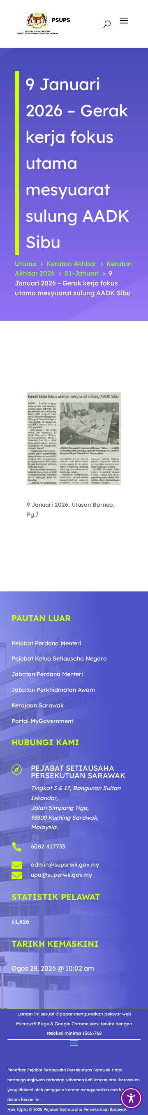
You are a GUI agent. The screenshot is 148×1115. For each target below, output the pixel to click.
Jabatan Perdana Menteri (47, 674)
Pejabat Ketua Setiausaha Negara (59, 658)
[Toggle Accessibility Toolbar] (131, 1098)
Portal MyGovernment (42, 721)
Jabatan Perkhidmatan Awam (53, 689)
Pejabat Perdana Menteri (46, 643)
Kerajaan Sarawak (38, 705)
